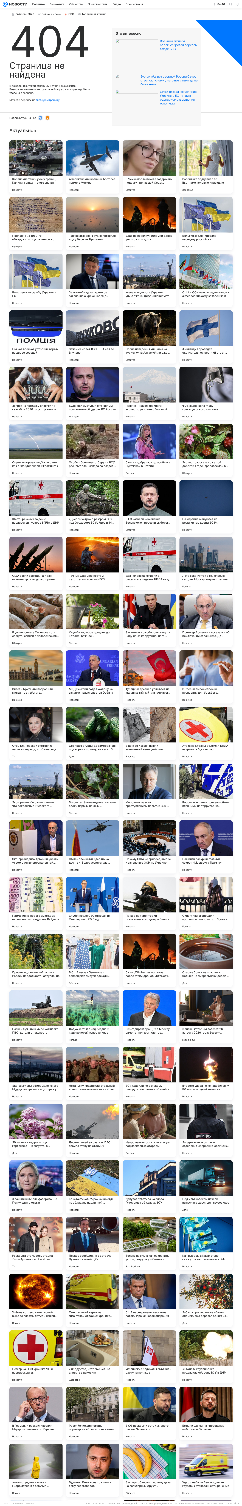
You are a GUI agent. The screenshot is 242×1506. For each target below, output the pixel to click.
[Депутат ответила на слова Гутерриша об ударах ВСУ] (149, 1186)
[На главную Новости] (17, 4)
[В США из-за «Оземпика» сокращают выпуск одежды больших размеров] (92, 960)
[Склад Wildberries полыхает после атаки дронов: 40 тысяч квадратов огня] (149, 960)
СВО (71, 14)
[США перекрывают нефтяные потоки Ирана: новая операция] (149, 1300)
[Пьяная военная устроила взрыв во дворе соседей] (36, 337)
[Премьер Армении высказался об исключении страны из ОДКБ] (206, 620)
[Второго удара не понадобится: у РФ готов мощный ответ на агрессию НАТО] (206, 1073)
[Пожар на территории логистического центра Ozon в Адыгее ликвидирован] (149, 903)
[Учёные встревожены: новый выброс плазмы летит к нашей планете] (36, 1300)
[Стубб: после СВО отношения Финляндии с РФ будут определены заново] (92, 903)
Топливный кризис (94, 14)
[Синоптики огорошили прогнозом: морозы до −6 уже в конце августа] (206, 903)
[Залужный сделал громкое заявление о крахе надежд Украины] (92, 280)
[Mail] (5, 4)
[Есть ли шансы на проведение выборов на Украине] (206, 1413)
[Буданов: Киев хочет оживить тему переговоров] (92, 1470)
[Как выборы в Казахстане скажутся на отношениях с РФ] (206, 1243)
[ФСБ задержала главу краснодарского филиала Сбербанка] (206, 393)
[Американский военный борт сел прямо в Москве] (92, 167)
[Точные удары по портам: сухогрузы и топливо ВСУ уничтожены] (92, 563)
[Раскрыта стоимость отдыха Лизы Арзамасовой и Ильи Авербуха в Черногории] (36, 1243)
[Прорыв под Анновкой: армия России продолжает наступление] (36, 960)
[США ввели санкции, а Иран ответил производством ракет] (36, 563)
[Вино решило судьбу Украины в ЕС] (36, 280)
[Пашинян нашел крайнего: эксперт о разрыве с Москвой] (149, 393)
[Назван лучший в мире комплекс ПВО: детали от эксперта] (36, 1016)
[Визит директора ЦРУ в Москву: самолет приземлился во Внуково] (149, 1016)
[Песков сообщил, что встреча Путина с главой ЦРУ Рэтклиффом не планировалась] (92, 1243)
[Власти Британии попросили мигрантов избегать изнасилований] (36, 677)
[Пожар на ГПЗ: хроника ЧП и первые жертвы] (36, 1356)
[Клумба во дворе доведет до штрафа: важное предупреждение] (92, 620)
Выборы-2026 (24, 14)
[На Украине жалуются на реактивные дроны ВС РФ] (206, 507)
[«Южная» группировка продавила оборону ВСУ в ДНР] (206, 1356)
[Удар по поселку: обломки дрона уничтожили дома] (149, 223)
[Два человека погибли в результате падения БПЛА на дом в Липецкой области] (149, 563)
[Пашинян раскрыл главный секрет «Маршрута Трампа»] (206, 846)
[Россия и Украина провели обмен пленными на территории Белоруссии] (206, 790)
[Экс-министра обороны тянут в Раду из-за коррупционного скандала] (149, 620)
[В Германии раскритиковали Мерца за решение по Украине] (36, 1413)
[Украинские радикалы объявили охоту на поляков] (149, 1356)
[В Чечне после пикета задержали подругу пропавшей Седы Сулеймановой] (149, 167)
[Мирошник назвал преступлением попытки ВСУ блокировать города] (149, 790)
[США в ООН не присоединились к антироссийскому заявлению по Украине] (206, 280)
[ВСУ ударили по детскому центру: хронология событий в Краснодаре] (149, 1073)
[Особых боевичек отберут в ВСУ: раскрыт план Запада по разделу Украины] (92, 450)
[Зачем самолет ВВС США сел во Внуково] (92, 337)
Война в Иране (51, 14)
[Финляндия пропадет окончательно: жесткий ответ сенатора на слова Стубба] (206, 337)
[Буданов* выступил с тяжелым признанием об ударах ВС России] (92, 393)
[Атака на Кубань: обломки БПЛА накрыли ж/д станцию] (206, 733)
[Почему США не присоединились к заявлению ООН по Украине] (149, 846)
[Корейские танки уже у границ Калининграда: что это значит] (36, 167)
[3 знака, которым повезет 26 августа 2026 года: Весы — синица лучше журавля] (206, 1016)
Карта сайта (232, 1503)
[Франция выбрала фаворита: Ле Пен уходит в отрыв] (36, 1186)
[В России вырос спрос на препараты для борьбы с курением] (206, 677)
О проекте (98, 1503)
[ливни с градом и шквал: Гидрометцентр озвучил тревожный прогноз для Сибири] (36, 1470)
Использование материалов (189, 1503)
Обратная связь (215, 1503)
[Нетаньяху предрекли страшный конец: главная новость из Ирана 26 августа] (92, 1073)
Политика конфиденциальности (156, 1503)
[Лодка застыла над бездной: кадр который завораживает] (92, 1016)
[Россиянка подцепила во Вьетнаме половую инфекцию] (206, 167)
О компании (17, 1503)
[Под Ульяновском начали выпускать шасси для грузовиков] (206, 1186)
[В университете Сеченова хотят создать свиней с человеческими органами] (36, 620)
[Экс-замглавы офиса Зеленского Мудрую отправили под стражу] (36, 1073)
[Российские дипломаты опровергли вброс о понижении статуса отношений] (92, 1413)
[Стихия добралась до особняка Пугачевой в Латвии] (149, 450)
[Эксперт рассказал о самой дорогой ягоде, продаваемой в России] (206, 450)
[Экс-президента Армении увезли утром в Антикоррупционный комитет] (36, 846)
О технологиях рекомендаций (122, 1503)
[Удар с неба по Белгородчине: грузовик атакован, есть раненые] (206, 1470)
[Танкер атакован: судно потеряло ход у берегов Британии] (92, 223)
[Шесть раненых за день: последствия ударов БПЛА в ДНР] (36, 507)
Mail (6, 1503)
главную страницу (47, 100)
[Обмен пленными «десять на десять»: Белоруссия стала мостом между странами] (92, 846)
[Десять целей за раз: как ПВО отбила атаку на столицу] (92, 1130)
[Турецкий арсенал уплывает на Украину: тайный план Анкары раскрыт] (149, 677)
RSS (88, 1503)
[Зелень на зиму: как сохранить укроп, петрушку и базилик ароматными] (149, 1243)
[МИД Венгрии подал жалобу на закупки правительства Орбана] (92, 677)
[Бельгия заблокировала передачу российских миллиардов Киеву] (206, 223)
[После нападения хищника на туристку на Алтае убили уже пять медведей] (149, 337)
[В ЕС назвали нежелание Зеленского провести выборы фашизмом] (149, 507)
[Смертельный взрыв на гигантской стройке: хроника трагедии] (92, 1300)
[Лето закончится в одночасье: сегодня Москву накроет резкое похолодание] (206, 563)
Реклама (30, 1503)
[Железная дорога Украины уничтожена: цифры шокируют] (149, 280)
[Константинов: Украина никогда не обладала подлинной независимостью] (92, 1186)
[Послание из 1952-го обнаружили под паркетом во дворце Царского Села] (36, 223)
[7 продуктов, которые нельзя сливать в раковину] (92, 1356)
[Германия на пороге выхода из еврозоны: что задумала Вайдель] (36, 903)
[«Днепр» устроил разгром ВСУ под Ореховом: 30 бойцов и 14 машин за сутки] (92, 507)
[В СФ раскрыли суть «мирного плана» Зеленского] (149, 1413)
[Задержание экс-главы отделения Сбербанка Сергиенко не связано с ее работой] (206, 1130)
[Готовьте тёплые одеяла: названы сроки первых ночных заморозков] (92, 790)
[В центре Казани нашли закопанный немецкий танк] (149, 733)
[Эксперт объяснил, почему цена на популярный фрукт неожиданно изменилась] (149, 1470)
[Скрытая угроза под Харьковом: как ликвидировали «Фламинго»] (36, 450)
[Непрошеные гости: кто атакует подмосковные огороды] (149, 1130)
